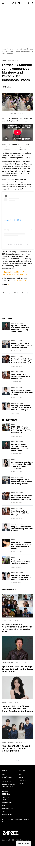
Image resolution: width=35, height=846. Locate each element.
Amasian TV (21, 280)
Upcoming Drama (7, 808)
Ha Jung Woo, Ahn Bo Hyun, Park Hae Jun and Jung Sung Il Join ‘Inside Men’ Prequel (22, 361)
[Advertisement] (17, 28)
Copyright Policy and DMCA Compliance (8, 785)
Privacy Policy (6, 782)
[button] (3, 3)
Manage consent (24, 843)
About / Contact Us (7, 778)
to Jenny (6, 293)
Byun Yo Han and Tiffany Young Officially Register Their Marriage (14, 273)
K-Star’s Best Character (6, 798)
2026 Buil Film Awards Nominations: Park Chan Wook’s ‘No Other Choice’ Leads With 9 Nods (20, 430)
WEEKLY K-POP (23, 780)
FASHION (21, 783)
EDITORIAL (23, 771)
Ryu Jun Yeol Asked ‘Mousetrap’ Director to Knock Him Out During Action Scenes (20, 329)
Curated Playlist (7, 814)
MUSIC (21, 777)
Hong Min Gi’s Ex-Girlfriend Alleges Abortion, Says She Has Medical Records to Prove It (21, 545)
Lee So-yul (23, 293)
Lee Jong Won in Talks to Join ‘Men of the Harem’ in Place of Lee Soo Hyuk (21, 408)
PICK (3, 811)
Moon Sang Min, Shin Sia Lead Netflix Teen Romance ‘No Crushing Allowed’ (21, 345)
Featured (19, 323)
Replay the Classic (8, 802)
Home (4, 49)
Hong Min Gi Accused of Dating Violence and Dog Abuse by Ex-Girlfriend (20, 562)
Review (4, 805)
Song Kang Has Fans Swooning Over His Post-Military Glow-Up (20, 376)
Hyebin (14, 293)
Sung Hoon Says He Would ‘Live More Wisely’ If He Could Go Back (22, 392)
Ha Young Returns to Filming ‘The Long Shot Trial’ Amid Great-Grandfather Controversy (21, 465)
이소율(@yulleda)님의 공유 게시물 (17, 244)
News (11, 49)
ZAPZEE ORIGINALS (6, 793)
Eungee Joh (5, 86)
